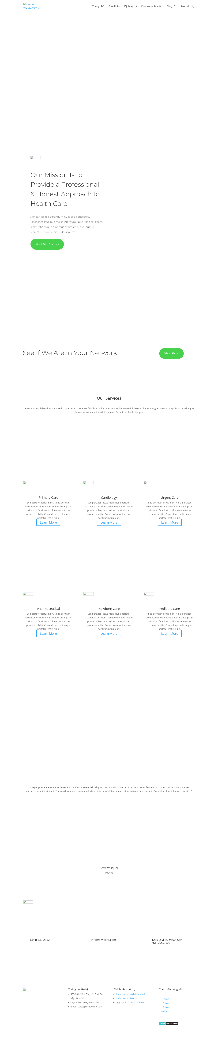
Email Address (30, 732)
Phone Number (31, 726)
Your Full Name (31, 720)
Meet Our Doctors (47, 244)
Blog (169, 6)
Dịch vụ (129, 6)
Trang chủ (98, 6)
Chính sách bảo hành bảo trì (131, 994)
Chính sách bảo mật (126, 998)
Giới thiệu (114, 6)
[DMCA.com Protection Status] (168, 1024)
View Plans (171, 353)
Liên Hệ (184, 6)
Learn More (48, 522)
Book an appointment (101, 94)
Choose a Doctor (31, 738)
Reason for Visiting (33, 749)
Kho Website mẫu (151, 6)
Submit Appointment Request (48, 755)
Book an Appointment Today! (109, 958)
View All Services (109, 649)
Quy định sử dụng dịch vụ (130, 1002)
